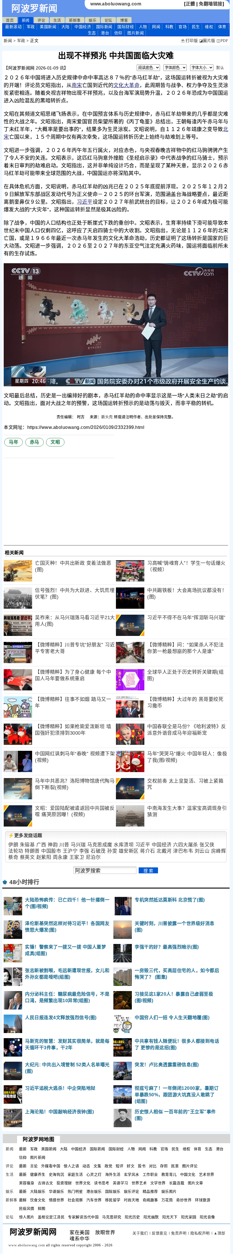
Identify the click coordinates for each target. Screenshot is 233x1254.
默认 (220, 68)
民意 (175, 1166)
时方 (81, 417)
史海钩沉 (56, 1174)
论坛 (108, 20)
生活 (57, 20)
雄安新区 (129, 851)
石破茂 (98, 851)
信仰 (118, 33)
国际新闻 (104, 26)
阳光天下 (170, 1217)
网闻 (156, 26)
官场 (182, 26)
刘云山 (202, 851)
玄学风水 (131, 1174)
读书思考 (101, 1183)
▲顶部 (219, 1233)
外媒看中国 (51, 1166)
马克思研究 (111, 1217)
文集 (97, 1166)
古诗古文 (45, 1183)
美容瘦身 (26, 1183)
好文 (130, 1166)
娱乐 (92, 20)
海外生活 (112, 1174)
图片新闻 (37, 1157)
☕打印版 (189, 41)
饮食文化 (37, 1200)
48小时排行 (24, 882)
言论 (34, 1166)
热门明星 (75, 1191)
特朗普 (32, 851)
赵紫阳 (43, 857)
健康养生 (37, 1174)
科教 (169, 26)
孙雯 (112, 851)
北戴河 (164, 851)
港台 (105, 33)
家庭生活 (75, 1174)
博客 (124, 20)
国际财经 (125, 26)
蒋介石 (147, 851)
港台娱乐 (94, 1191)
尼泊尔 (93, 857)
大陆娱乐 (37, 1191)
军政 (31, 26)
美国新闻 (48, 26)
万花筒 (167, 1200)
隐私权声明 (200, 1233)
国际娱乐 (112, 1191)
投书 (141, 1166)
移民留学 (112, 1200)
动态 (86, 1166)
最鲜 (23, 1200)
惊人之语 (71, 1166)
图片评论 (189, 1166)
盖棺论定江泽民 (51, 1217)
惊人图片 (26, 1217)
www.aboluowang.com (115, 3)
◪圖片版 (207, 41)
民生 (196, 26)
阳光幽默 (151, 1217)
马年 (13, 442)
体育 (222, 26)
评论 (41, 20)
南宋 (77, 85)
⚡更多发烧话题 (25, 835)
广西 (41, 845)
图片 (135, 33)
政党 (108, 1166)
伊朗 (13, 845)
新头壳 (107, 417)
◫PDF (222, 41)
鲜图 (41, 1208)
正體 (190, 3)
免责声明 (178, 1233)
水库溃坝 (124, 845)
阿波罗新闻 (34, 8)
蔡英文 (27, 857)
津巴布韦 (183, 851)
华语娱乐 (56, 1191)
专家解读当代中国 (83, 1217)
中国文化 (187, 1174)
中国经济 (82, 26)
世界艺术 (139, 1183)
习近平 (84, 202)
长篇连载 (176, 1183)
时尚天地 (131, 1200)
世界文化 (83, 1183)
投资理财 (64, 1183)
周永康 (60, 857)
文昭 (55, 442)
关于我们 (140, 1233)
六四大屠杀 (185, 845)
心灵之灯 (94, 1174)
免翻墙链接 (210, 3)
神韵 (53, 845)
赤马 (34, 442)
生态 (92, 33)
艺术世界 (206, 1174)
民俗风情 (26, 1208)
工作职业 (150, 1174)
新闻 (26, 20)
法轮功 (15, 851)
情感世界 (56, 1200)
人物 (143, 26)
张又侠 (207, 845)
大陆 (65, 26)
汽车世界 (94, 1200)
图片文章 (195, 1183)
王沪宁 (70, 851)
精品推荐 (150, 1191)
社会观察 (75, 1200)
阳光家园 (188, 1217)
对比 (153, 1166)
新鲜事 (75, 20)
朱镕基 (27, 845)
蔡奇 (13, 857)
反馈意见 (159, 1233)
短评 (119, 1166)
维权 (209, 26)
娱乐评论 (131, 1191)
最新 (13, 26)
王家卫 (76, 857)
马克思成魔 (99, 845)
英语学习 (120, 1183)
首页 (10, 20)
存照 (164, 1166)
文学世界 (158, 1183)
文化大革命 (126, 85)
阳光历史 (132, 1217)
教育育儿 (169, 1174)
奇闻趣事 (150, 1200)
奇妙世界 (184, 1200)
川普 (64, 845)
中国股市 (51, 851)
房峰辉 (218, 851)
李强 (84, 851)
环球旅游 (202, 1200)
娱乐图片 (169, 1191)
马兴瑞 (78, 845)
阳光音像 (207, 1217)
